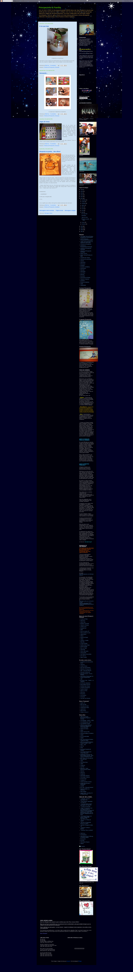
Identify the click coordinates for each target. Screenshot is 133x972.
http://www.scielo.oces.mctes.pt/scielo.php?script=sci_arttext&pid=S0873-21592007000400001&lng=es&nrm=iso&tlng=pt (86, 603)
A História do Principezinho (49, 67)
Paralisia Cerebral (83, 689)
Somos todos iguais (84, 651)
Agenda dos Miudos (84, 728)
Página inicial (59, 210)
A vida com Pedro (84, 619)
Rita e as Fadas (83, 648)
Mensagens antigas (70, 210)
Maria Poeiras (83, 710)
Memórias (82, 274)
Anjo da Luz (82, 620)
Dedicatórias (82, 262)
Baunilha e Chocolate (84, 623)
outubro (83, 201)
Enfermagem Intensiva (84, 775)
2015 (82, 191)
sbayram (68, 961)
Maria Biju (82, 641)
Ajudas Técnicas (83, 253)
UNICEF (82, 843)
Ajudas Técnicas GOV (84, 731)
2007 (82, 231)
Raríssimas (82, 692)
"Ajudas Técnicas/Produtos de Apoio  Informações (86, 242)
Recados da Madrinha (84, 282)
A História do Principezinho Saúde (86, 246)
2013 (82, 194)
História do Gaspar (84, 637)
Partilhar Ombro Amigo (84, 645)
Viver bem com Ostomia (85, 698)
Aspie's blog (82, 622)
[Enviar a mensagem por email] (61, 65)
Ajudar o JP (82, 702)
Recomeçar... (83, 693)
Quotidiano (57, 207)
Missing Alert (83, 838)
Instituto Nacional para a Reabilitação (85, 784)
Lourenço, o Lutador (84, 640)
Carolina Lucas (83, 626)
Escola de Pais (83, 778)
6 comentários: (53, 65)
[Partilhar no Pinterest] (66, 65)
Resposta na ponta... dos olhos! (49, 151)
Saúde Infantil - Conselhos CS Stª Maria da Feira (86, 794)
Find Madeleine (83, 834)
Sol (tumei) (82, 696)
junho (83, 208)
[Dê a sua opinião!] (62, 65)
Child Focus (82, 833)
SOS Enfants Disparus (85, 842)
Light (81, 678)
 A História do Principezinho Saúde (86, 239)
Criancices (82, 664)
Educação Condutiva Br (85, 672)
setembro (84, 203)
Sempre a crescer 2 (84, 712)
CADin (81, 760)
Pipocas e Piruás (83, 690)
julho (83, 206)
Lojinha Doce (83, 709)
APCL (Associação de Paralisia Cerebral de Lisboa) (86, 740)
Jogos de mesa (44, 121)
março (83, 222)
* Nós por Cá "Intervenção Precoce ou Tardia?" (85, 823)
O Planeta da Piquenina (85, 687)
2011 (82, 198)
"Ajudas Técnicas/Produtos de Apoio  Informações (86, 237)
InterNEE (82, 785)
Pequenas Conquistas (84, 279)
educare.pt (82, 772)
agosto (83, 205)
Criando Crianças (83, 666)
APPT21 (82, 746)
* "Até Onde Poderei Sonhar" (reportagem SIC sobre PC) (86, 804)
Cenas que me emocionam (85, 259)
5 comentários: (53, 113)
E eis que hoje (44, 26)
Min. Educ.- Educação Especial (86, 787)
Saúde (81, 283)
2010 (82, 226)
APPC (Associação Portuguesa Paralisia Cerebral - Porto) (86, 743)
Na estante (82, 276)
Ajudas (81, 730)
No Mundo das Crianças (85, 686)
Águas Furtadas (83, 657)
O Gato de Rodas (83, 643)
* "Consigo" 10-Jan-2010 (85, 806)
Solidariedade (83, 285)
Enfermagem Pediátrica (85, 777)
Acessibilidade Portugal (85, 723)
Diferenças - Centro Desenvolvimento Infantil (85, 769)
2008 (82, 229)
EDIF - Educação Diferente (85, 670)
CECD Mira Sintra (84, 762)
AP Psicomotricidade (84, 736)
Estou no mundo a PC (84, 631)
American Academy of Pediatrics (87, 733)
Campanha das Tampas (85, 257)
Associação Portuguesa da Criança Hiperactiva (85, 752)
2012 (82, 196)
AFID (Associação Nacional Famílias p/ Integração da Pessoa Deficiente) (86, 726)
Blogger (80, 961)
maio (83, 210)
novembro (84, 199)
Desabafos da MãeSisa (85, 266)
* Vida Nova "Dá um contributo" (86, 830)
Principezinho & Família (50, 7)
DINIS (81, 629)
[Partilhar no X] (63, 65)
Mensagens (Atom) (48, 213)
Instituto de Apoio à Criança (86, 781)
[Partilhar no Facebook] (65, 65)
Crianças (82, 260)
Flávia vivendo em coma (85, 632)
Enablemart (82, 774)
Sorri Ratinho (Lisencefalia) (85, 654)
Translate (89, 99)
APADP (81, 737)
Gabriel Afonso (83, 634)
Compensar (82, 765)
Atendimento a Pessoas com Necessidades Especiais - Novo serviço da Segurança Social (86, 755)
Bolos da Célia (83, 704)
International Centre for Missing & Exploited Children (86, 837)
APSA (81, 747)
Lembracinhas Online (84, 707)
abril (83, 212)
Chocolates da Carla (84, 706)
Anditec (81, 734)
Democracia (82, 263)
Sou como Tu (83, 655)
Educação (57, 67)
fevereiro (84, 224)
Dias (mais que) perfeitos (85, 667)
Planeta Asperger (83, 646)
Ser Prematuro (83, 695)
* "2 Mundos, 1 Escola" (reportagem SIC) (85, 799)
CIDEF (81, 763)
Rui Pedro (82, 840)
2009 (82, 228)
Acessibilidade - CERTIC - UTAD (87, 720)
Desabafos (82, 265)
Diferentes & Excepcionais (85, 669)
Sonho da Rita (83, 652)
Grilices (81, 635)
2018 (82, 189)
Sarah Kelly (82, 649)
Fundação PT (83, 780)
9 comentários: (53, 143)
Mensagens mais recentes (46, 210)
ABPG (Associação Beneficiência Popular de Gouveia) (85, 717)
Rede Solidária (83, 791)
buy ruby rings (86, 92)
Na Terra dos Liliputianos (85, 683)
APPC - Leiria (83, 744)
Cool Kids (82, 766)
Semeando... (43, 73)
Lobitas (81, 638)
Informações (82, 271)
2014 (82, 193)
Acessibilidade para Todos (85, 722)
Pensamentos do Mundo (85, 277)
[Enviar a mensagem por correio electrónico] (58, 65)
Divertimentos (83, 268)
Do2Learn (82, 771)
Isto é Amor (82, 273)
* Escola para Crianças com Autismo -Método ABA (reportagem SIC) (86, 817)
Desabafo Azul (83, 628)
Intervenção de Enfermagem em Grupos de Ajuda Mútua (86, 677)
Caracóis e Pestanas (84, 625)
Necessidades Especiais (85, 684)
